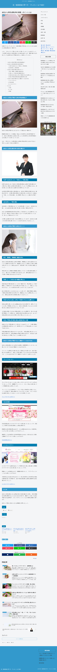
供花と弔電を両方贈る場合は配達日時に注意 (18, 76)
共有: (10, 87)
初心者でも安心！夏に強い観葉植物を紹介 (48, 87)
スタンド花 (43, 14)
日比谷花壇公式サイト (7, 440)
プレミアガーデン (12, 80)
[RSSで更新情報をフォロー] (31, 554)
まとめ (9, 85)
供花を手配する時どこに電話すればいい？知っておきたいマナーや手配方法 (30, 529)
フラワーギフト (44, 17)
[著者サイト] (7, 554)
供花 (4, 539)
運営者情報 (41, 663)
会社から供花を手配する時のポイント (15, 69)
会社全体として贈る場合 (14, 67)
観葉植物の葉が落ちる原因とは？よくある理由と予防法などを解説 (48, 82)
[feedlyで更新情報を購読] (19, 554)
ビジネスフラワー (12, 84)
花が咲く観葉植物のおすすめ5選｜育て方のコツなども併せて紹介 (48, 68)
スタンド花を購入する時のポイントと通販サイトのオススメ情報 (47, 654)
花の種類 (43, 29)
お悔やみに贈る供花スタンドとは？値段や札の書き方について (7, 529)
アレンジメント (44, 11)
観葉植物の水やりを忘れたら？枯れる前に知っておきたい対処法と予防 (48, 99)
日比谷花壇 (11, 82)
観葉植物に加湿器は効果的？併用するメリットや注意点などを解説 (48, 75)
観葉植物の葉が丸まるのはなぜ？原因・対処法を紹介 (47, 105)
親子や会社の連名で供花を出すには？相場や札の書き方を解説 (19, 529)
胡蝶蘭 (42, 26)
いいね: (10, 89)
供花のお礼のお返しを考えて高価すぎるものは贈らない (20, 75)
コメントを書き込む (19, 638)
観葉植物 (43, 35)
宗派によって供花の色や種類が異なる (16, 73)
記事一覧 (43, 38)
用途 (7, 539)
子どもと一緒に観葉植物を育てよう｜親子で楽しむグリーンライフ (48, 93)
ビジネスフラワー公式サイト (8, 484)
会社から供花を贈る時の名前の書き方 (15, 64)
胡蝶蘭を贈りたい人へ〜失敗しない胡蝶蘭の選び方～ (47, 659)
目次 (18, 59)
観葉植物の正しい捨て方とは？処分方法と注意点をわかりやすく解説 (48, 111)
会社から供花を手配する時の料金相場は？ (16, 62)
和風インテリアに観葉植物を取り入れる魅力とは (48, 116)
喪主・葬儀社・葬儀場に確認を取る (16, 71)
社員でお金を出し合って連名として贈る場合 (18, 66)
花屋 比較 (43, 32)
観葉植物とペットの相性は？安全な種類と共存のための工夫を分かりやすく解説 (48, 62)
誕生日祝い (43, 41)
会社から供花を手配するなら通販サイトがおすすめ (18, 78)
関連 (10, 91)
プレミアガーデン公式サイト (8, 396)
